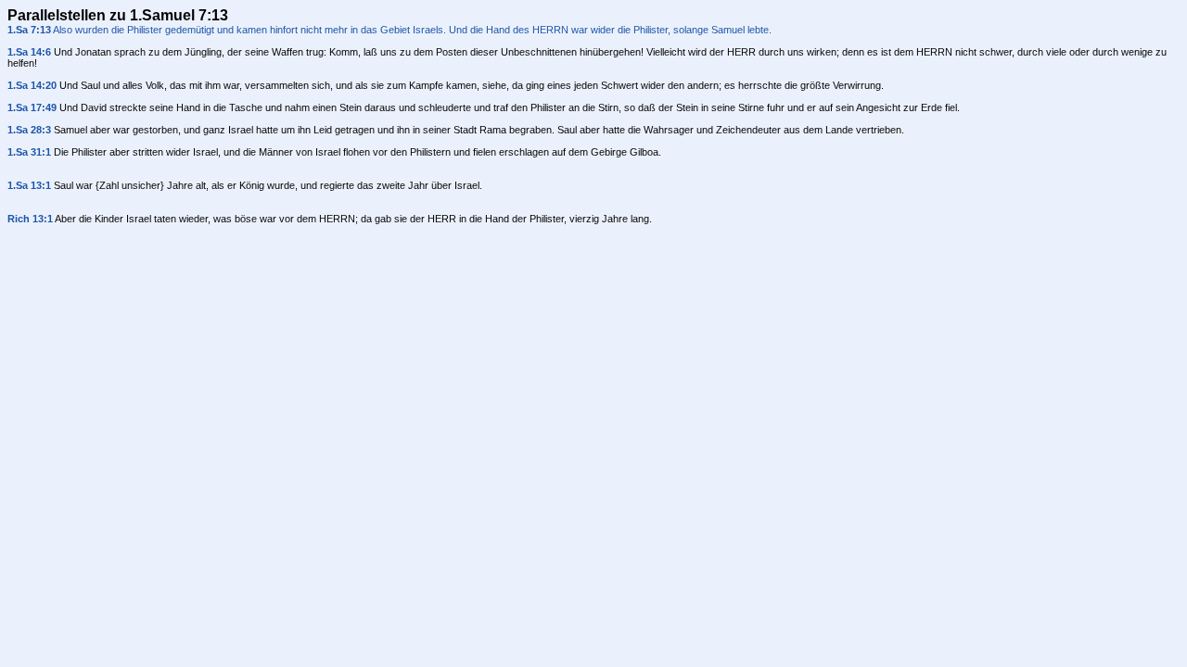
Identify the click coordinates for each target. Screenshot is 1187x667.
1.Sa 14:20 (32, 85)
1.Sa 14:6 (29, 51)
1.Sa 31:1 (29, 151)
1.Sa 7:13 (29, 29)
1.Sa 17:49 (32, 107)
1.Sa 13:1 (29, 185)
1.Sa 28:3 (29, 129)
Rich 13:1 (30, 218)
